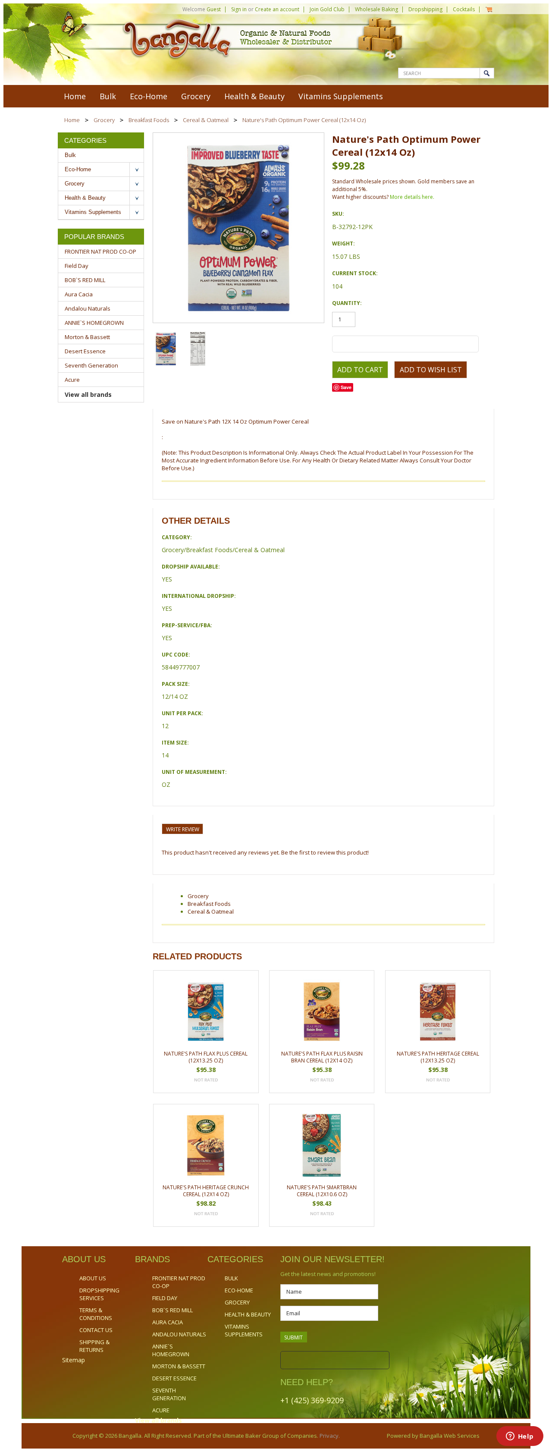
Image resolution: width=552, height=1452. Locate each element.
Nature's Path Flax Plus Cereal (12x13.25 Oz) (206, 1057)
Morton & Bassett (87, 337)
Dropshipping (425, 9)
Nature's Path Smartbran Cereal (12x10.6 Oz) (322, 1191)
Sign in (239, 9)
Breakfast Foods (149, 120)
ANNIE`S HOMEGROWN (94, 323)
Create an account (277, 9)
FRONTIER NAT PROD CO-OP (100, 251)
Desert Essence (85, 351)
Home (72, 120)
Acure (72, 379)
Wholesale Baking (376, 9)
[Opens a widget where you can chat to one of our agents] (519, 1437)
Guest (214, 9)
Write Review (182, 829)
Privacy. (329, 1435)
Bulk (108, 96)
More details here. (412, 197)
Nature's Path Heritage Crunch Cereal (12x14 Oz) (206, 1191)
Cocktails (464, 9)
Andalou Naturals (87, 308)
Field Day (76, 266)
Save (346, 387)
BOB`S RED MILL (85, 280)
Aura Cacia (79, 294)
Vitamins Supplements (340, 96)
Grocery (195, 96)
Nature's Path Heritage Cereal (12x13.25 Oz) (438, 1057)
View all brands (88, 394)
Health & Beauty (254, 96)
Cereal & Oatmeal (206, 120)
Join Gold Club (327, 9)
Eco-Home (148, 96)
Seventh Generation (91, 365)
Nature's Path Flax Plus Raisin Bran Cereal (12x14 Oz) (322, 1057)
